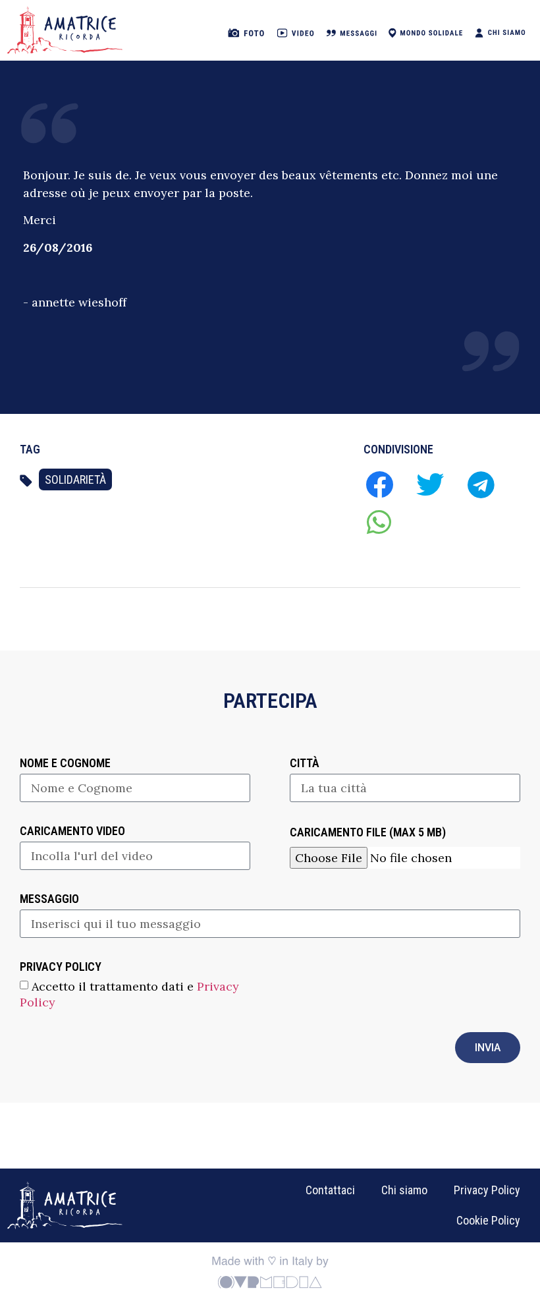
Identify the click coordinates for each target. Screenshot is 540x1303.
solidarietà (75, 479)
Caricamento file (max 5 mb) (368, 832)
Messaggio (49, 899)
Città (304, 763)
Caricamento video (72, 831)
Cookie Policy (488, 1220)
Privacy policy (60, 967)
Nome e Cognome (65, 763)
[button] (379, 484)
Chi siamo (404, 1190)
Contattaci (330, 1190)
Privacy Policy (487, 1190)
